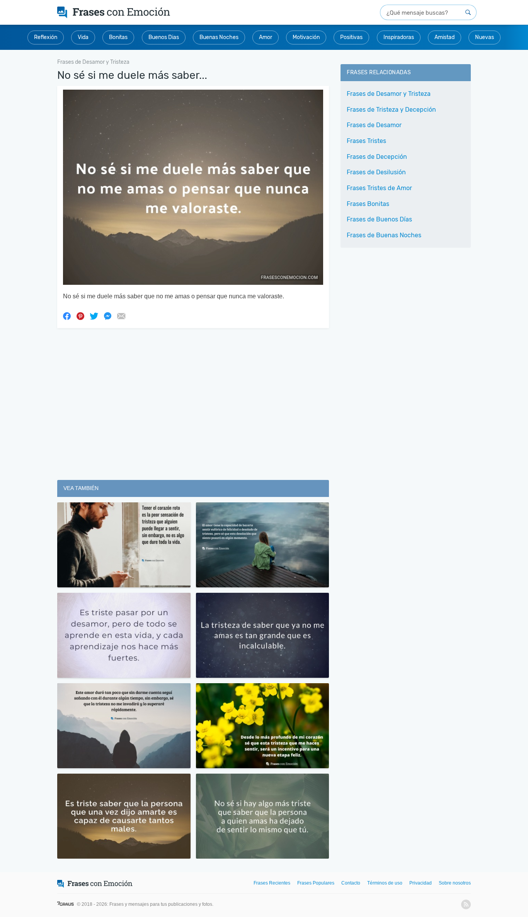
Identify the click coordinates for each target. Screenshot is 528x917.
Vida (83, 37)
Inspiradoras (398, 37)
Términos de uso (384, 883)
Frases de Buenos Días (379, 219)
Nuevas (484, 37)
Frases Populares (315, 883)
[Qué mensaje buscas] (468, 12)
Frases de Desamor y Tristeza (389, 93)
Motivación (306, 37)
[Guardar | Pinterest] (80, 316)
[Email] (121, 316)
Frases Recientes (272, 883)
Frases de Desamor (374, 125)
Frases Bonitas (368, 204)
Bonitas (118, 37)
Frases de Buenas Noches (384, 235)
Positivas (351, 37)
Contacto (350, 883)
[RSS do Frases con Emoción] (466, 904)
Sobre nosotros (455, 883)
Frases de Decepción (377, 156)
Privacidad (420, 883)
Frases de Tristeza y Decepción (391, 109)
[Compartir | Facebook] (67, 316)
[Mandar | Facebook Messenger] (107, 316)
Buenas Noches (218, 37)
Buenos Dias (163, 37)
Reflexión (45, 37)
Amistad (444, 37)
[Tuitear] (94, 316)
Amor (265, 37)
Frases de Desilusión (376, 172)
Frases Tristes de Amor (379, 188)
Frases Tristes (366, 141)
